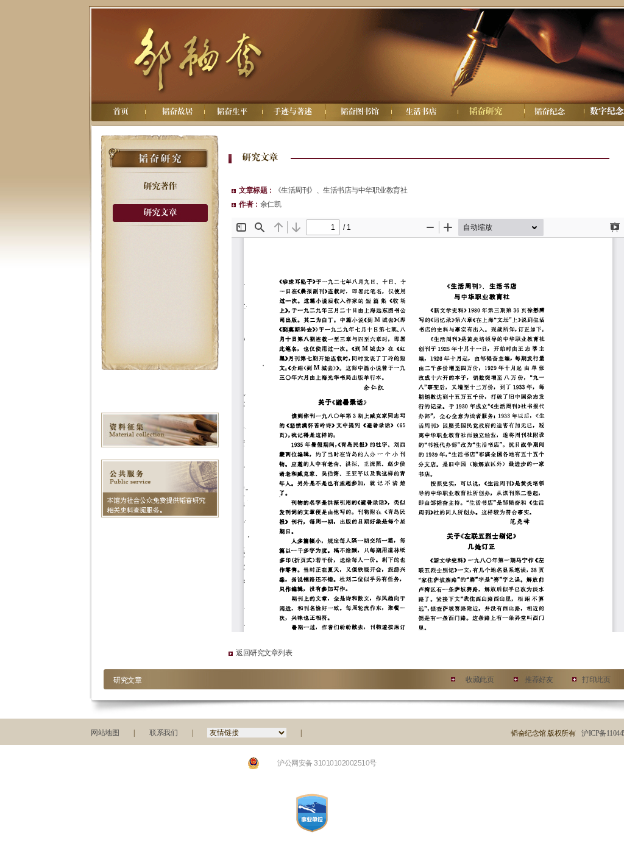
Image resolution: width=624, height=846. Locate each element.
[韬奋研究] (485, 111)
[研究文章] (160, 212)
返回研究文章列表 (264, 653)
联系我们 (163, 732)
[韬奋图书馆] (359, 111)
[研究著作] (160, 186)
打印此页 (596, 679)
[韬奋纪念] (549, 111)
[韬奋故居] (176, 111)
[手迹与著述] (292, 111)
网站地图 (105, 732)
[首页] (120, 111)
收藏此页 (480, 679)
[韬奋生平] (231, 111)
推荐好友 (539, 679)
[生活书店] (420, 111)
